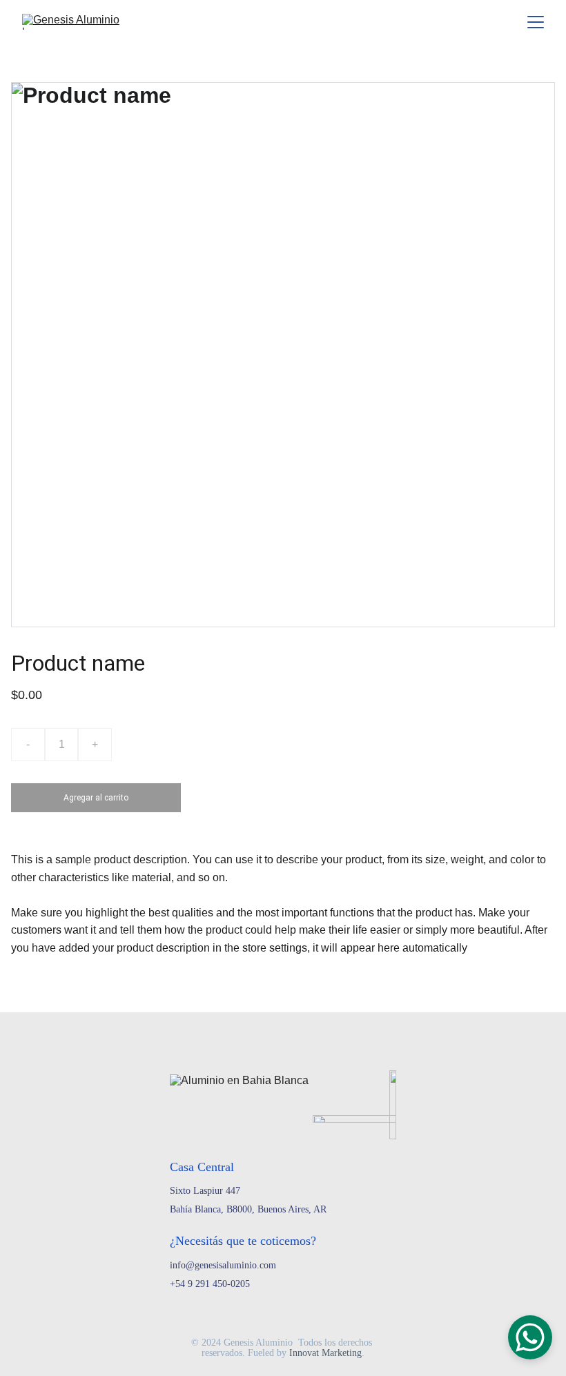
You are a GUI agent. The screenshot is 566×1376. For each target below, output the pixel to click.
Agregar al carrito (96, 798)
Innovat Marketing (325, 1353)
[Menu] (535, 22)
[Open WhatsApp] (530, 1337)
